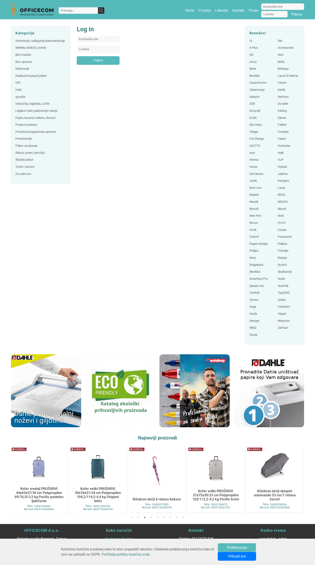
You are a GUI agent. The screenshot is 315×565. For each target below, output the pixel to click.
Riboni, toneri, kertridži (30, 153)
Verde (253, 314)
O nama (205, 10)
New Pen (255, 216)
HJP (281, 160)
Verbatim (284, 307)
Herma (253, 160)
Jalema (283, 174)
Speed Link (256, 286)
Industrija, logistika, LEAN (32, 104)
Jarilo (253, 181)
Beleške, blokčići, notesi (30, 48)
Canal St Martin (288, 76)
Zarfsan (283, 328)
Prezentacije (23, 139)
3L (251, 41)
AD (251, 55)
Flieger (253, 132)
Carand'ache (257, 83)
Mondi (282, 209)
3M (280, 41)
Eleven (282, 118)
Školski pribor (24, 160)
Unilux (282, 300)
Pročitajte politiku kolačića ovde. (126, 554)
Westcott (284, 321)
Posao (253, 10)
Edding (282, 111)
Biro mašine (23, 55)
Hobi (18, 90)
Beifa (281, 62)
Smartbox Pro (258, 279)
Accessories (286, 48)
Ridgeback (256, 265)
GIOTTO (254, 146)
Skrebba (254, 272)
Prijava (296, 14)
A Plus (253, 48)
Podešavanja (237, 547)
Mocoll (253, 209)
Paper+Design (258, 244)
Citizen (282, 83)
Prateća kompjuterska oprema (35, 132)
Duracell (254, 111)
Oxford (254, 237)
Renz (252, 258)
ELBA (253, 118)
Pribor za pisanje (26, 146)
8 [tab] (177, 517)
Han (252, 153)
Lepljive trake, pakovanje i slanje (36, 111)
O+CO (282, 223)
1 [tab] (132, 517)
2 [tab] (138, 517)
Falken (282, 125)
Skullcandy (285, 272)
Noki (281, 216)
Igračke (20, 97)
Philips (253, 251)
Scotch (282, 265)
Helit (281, 153)
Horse (253, 167)
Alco (281, 55)
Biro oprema (23, 62)
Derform (283, 97)
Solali (281, 279)
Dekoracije (22, 69)
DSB (252, 104)
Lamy (281, 188)
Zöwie (253, 335)
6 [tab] (164, 517)
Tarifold (254, 293)
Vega (252, 307)
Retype (282, 258)
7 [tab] (170, 517)
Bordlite (254, 76)
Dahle (281, 90)
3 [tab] (144, 517)
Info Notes (256, 174)
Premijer (283, 251)
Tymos (253, 300)
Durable (283, 104)
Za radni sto (23, 174)
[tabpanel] (38, 479)
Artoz (253, 62)
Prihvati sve (237, 556)
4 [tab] (151, 517)
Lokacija (221, 10)
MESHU (283, 202)
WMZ (252, 328)
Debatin (254, 97)
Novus (253, 223)
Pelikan (282, 244)
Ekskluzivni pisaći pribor (31, 76)
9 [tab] (183, 517)
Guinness (284, 146)
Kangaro (283, 181)
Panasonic (285, 237)
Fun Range (256, 139)
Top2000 (284, 293)
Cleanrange (257, 90)
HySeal (282, 167)
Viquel (282, 314)
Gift (17, 83)
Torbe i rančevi (24, 167)
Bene (252, 69)
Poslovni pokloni (26, 125)
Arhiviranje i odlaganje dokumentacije (40, 41)
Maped (254, 195)
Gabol (282, 139)
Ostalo (282, 230)
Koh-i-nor (255, 188)
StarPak (283, 286)
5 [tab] (157, 517)
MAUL (282, 195)
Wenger (254, 321)
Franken (283, 132)
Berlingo (283, 69)
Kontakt (238, 10)
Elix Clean (255, 125)
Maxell (253, 202)
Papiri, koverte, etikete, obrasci (35, 118)
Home (189, 10)
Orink (252, 230)
